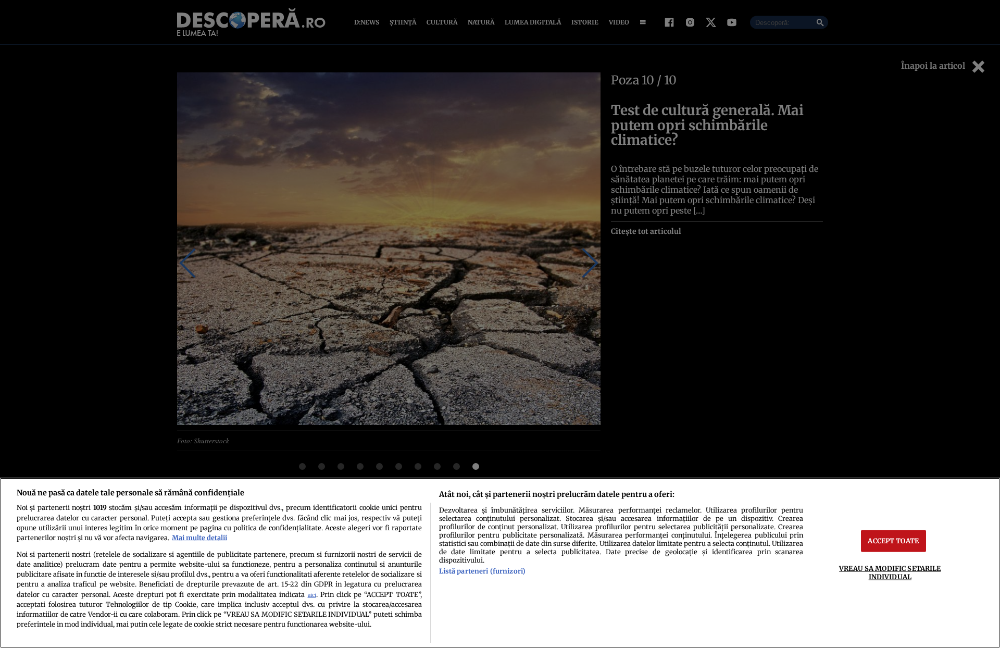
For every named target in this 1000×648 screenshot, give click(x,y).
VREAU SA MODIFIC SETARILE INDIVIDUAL (890, 572)
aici (312, 595)
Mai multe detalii (199, 537)
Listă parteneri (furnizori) (482, 571)
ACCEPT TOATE (893, 541)
